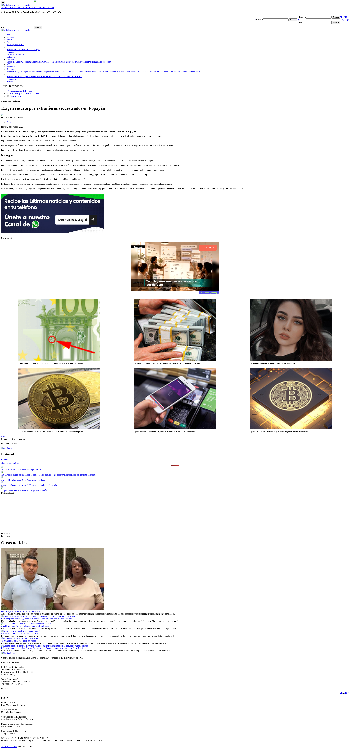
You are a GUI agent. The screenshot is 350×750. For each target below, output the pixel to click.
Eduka (33, 71)
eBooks (200, 71)
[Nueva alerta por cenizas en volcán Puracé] (20, 631)
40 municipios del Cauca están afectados (18, 641)
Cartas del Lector (14, 62)
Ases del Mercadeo (142, 71)
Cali (8, 47)
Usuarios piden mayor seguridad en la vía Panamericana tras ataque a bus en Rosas (36, 619)
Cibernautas (26, 62)
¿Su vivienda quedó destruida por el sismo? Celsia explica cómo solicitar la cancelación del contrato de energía (48, 475)
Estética (10, 71)
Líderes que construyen (30, 49)
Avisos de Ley (20, 76)
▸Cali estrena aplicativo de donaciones (23, 93)
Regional (10, 52)
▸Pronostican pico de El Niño (19, 91)
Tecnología (168, 71)
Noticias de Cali (13, 49)
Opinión (10, 59)
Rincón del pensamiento (70, 62)
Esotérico (40, 71)
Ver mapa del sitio (9, 746)
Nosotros (10, 37)
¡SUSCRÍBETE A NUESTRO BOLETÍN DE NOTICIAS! (27, 7)
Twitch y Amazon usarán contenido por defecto (21, 469)
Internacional (60, 71)
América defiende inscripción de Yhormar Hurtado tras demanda (29, 485)
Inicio (9, 35)
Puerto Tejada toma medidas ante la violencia (20, 611)
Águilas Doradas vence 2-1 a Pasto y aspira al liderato (24, 480)
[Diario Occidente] (15, 5)
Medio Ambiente (189, 71)
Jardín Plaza (71, 71)
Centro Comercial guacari (112, 71)
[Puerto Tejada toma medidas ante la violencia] (52, 609)
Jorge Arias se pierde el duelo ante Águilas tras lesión (24, 490)
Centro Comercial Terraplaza (88, 71)
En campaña (12, 44)
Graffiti (20, 44)
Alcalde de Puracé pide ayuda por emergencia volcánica (25, 626)
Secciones (11, 69)
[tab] (12, 463)
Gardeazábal (47, 62)
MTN (9, 64)
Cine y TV (18, 71)
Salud (160, 71)
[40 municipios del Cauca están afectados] (19, 638)
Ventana (84, 62)
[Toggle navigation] (3, 2)
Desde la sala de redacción (99, 62)
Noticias (10, 76)
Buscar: (259, 20)
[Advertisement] (83, 513)
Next (3, 436)
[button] (255, 20)
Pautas (9, 40)
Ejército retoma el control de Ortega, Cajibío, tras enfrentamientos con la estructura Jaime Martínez (43, 648)
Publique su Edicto (34, 76)
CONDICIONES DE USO (70, 76)
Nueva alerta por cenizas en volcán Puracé (19, 633)
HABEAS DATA (50, 76)
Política (10, 42)
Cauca (23, 54)
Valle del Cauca (13, 54)
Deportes (26, 71)
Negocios (11, 67)
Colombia (11, 57)
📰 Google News (14, 96)
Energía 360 (128, 71)
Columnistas (37, 62)
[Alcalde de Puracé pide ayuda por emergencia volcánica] (26, 623)
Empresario (11, 79)
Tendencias (177, 71)
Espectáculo (49, 71)
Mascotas (154, 71)
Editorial (56, 62)
